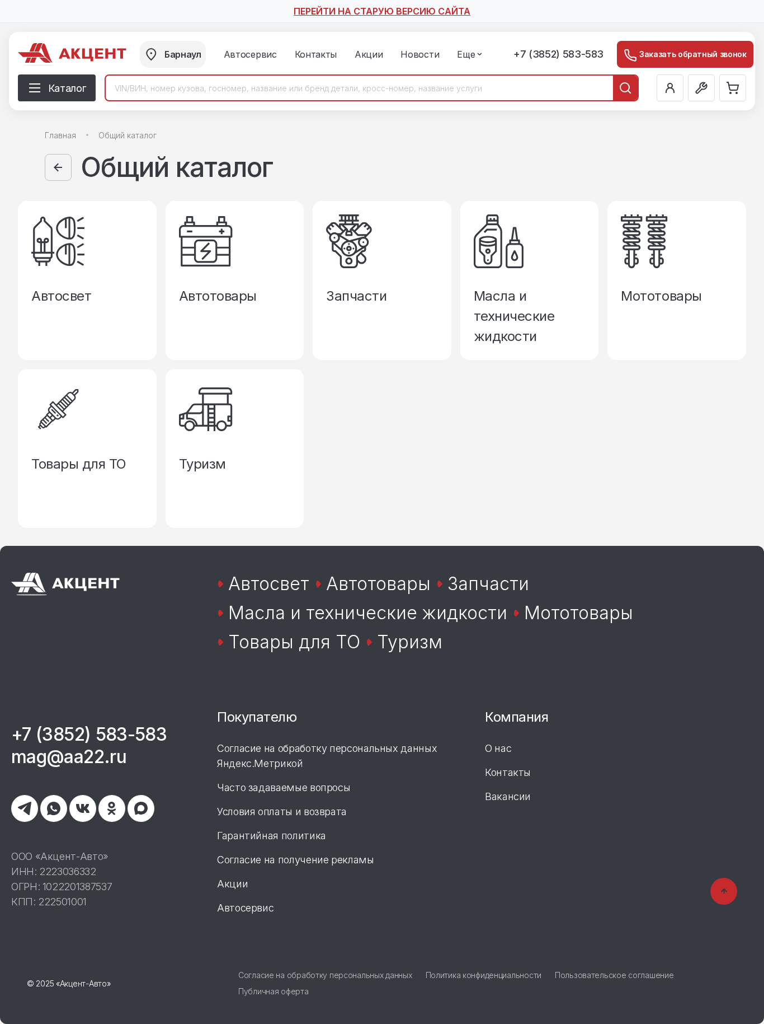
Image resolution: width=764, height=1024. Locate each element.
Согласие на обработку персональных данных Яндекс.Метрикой (327, 755)
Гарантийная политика (271, 835)
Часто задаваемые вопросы (283, 787)
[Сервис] (701, 87)
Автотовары (378, 584)
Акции (232, 884)
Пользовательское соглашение (614, 975)
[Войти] (670, 87)
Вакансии (508, 796)
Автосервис (245, 908)
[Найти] (625, 88)
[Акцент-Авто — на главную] (72, 54)
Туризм (409, 642)
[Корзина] (732, 87)
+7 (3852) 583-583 (558, 54)
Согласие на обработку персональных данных (325, 975)
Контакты (508, 772)
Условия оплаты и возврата (282, 811)
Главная (60, 135)
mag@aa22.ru (68, 757)
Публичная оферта (273, 991)
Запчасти (488, 584)
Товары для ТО (294, 642)
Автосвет (268, 584)
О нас (498, 748)
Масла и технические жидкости (367, 613)
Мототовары (578, 613)
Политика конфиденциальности (483, 975)
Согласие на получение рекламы (295, 860)
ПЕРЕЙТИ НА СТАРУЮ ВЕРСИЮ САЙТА (382, 11)
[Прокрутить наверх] (723, 891)
